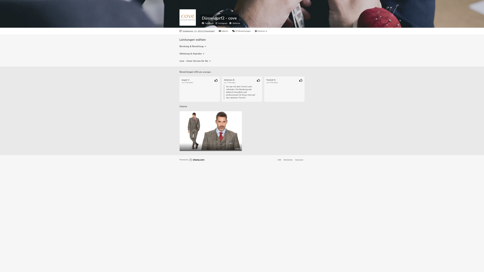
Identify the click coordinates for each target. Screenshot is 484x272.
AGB (279, 160)
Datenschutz (288, 160)
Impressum (299, 160)
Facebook (209, 23)
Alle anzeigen (205, 72)
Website (236, 23)
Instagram (222, 23)
